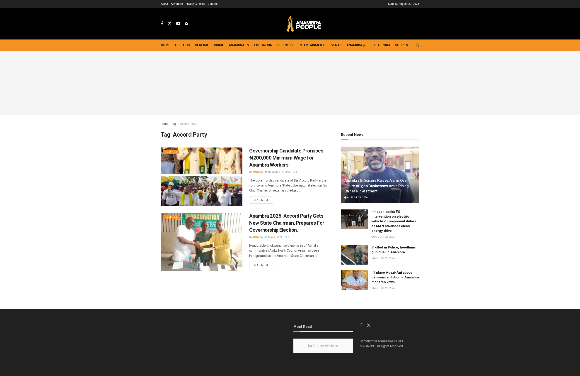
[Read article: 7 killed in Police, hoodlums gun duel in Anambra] (354, 255)
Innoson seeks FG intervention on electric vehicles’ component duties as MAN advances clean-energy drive (394, 221)
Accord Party (188, 123)
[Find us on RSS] (186, 23)
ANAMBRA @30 (358, 45)
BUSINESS (285, 45)
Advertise (177, 3)
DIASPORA (382, 45)
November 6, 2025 (278, 171)
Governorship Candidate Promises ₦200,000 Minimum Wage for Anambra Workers (286, 158)
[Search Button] (417, 45)
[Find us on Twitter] (170, 23)
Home (165, 45)
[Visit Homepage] (303, 23)
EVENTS (335, 45)
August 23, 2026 (356, 197)
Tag (174, 123)
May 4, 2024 (274, 237)
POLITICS (182, 45)
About (164, 3)
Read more (263, 200)
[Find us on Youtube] (178, 23)
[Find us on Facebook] (162, 23)
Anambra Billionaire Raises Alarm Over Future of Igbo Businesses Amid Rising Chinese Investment (376, 186)
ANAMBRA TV (239, 45)
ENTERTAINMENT (311, 45)
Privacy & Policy (195, 3)
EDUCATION (263, 45)
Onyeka (258, 171)
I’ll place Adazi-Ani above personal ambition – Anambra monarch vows (395, 277)
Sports (401, 45)
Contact (213, 3)
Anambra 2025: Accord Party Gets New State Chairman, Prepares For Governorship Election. (286, 223)
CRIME (219, 45)
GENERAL (202, 45)
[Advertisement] (290, 83)
